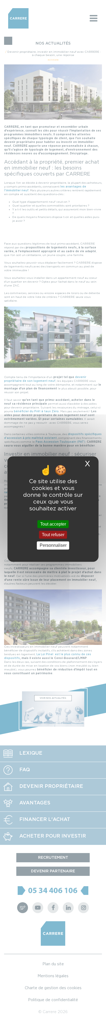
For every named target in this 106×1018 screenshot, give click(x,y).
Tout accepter (53, 524)
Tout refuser (53, 534)
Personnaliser (53, 545)
